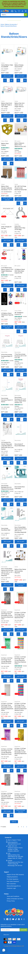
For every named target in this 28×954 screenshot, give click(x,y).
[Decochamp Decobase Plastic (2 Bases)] (7, 384)
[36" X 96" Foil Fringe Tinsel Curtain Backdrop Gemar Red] (21, 172)
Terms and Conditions (13, 896)
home (2, 24)
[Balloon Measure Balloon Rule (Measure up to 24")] (21, 129)
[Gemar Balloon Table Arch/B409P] (7, 51)
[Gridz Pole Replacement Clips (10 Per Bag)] (21, 212)
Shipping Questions (12, 877)
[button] (3, 950)
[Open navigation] (1, 11)
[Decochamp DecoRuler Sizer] (7, 513)
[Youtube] (13, 919)
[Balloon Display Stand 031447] (21, 51)
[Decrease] (5, 80)
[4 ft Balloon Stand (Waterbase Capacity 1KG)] (7, 299)
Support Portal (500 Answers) (15, 874)
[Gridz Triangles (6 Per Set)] (7, 212)
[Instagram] (10, 919)
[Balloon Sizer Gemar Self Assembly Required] (21, 555)
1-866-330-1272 (12, 846)
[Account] (22, 11)
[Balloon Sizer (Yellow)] (7, 129)
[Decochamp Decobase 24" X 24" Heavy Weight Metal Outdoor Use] (21, 384)
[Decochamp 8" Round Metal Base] (21, 429)
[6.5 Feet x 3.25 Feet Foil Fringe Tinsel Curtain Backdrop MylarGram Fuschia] (21, 780)
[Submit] (25, 14)
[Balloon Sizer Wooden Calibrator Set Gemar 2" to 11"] (7, 172)
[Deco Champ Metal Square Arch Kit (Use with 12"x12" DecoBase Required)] (21, 513)
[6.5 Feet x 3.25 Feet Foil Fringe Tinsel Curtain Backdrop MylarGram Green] (7, 643)
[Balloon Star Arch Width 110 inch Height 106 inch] (21, 89)
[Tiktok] (16, 919)
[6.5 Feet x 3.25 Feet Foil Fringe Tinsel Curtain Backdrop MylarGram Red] (21, 598)
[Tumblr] (21, 919)
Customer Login (11, 888)
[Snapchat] (24, 919)
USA (9, 853)
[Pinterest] (19, 919)
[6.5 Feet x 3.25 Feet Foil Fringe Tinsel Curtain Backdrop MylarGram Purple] (7, 735)
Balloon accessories (11, 24)
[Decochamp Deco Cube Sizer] (21, 472)
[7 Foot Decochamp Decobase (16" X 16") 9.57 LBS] (21, 340)
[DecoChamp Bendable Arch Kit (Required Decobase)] (7, 472)
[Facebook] (7, 919)
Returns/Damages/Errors (14, 886)
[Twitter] (4, 919)
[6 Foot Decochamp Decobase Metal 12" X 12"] (7, 340)
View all (14, 821)
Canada (10, 860)
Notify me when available (21, 159)
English (6, 934)
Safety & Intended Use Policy (15, 898)
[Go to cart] (26, 11)
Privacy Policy (11, 901)
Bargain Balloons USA (18, 946)
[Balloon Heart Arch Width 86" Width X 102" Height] (7, 89)
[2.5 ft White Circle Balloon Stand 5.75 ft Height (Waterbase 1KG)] (7, 254)
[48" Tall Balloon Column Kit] (21, 299)
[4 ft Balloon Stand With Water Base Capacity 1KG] (21, 254)
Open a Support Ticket (14, 840)
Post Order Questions (13, 881)
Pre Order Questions (12, 879)
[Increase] (11, 80)
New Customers (11, 883)
